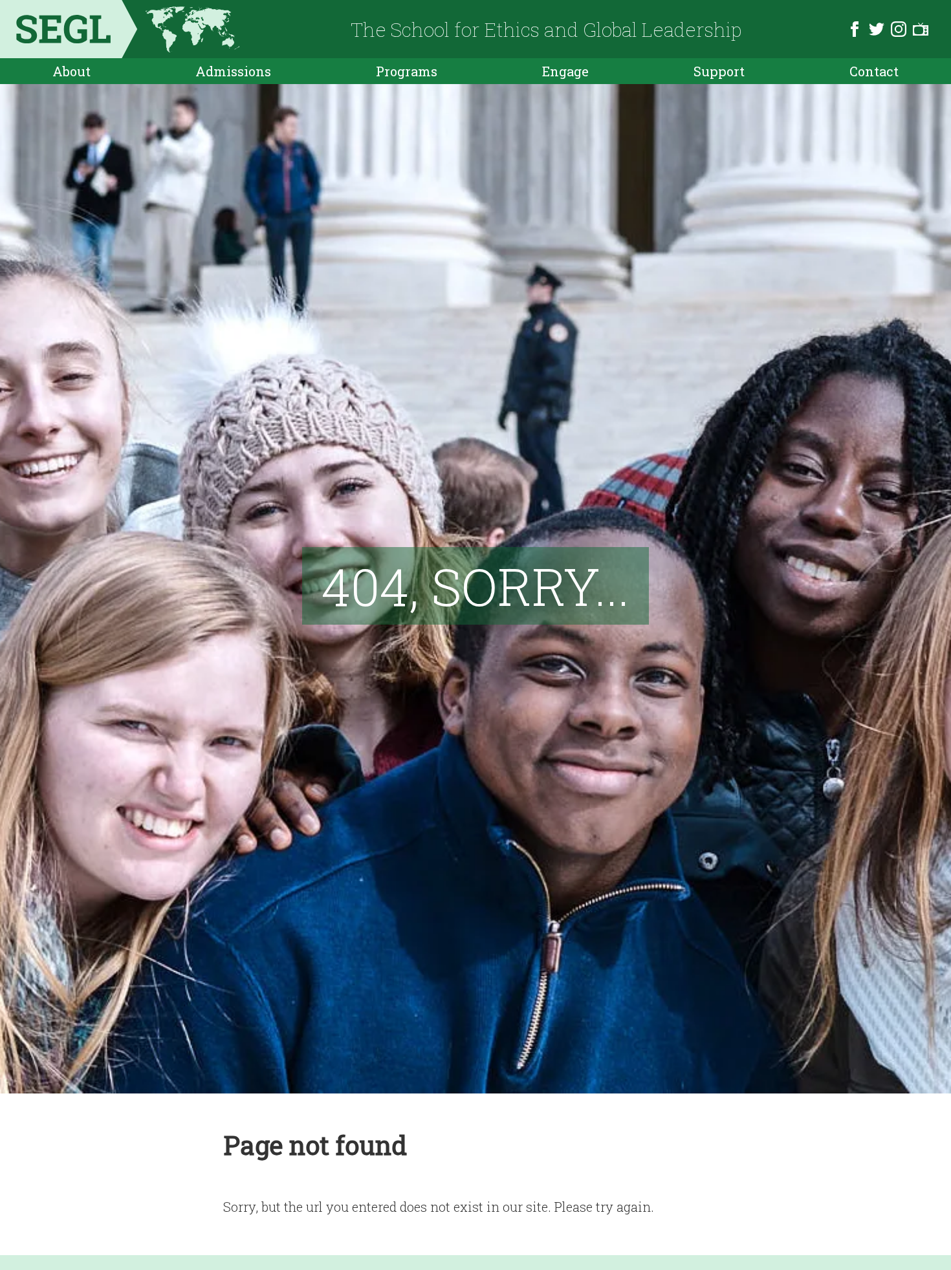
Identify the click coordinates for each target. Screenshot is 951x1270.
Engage (565, 71)
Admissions (233, 71)
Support (719, 71)
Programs (406, 71)
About (71, 71)
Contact (874, 71)
